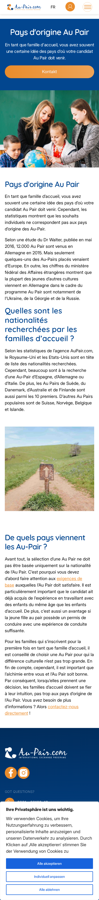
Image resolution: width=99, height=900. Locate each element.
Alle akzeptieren (49, 863)
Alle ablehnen (49, 889)
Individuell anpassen (49, 876)
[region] (49, 851)
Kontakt (49, 71)
